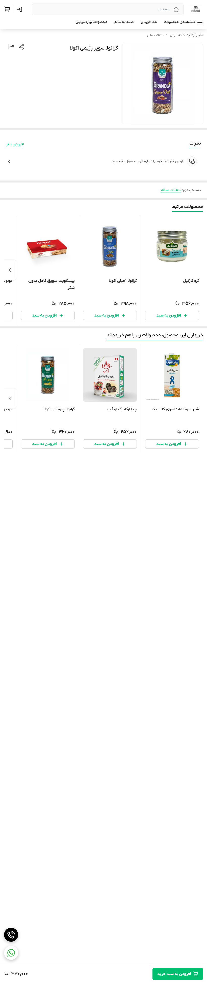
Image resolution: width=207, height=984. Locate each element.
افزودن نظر (15, 144)
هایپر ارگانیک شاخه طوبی (186, 35)
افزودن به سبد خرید (174, 973)
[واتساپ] (11, 953)
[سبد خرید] (7, 9)
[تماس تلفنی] (11, 935)
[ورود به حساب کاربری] (20, 9)
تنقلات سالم (155, 35)
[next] (10, 270)
